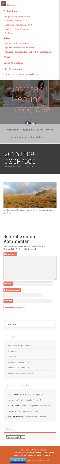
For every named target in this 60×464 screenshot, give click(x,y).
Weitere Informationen (38, 460)
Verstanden (18, 460)
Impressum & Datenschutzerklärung (21, 74)
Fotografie (12, 351)
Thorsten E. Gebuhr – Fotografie (30, 99)
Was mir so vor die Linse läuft (18, 24)
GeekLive (9, 33)
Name (7, 283)
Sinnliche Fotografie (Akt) (16, 20)
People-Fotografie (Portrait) (17, 16)
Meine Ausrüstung (13, 62)
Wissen (7, 56)
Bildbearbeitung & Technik (17, 29)
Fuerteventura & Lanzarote (17, 43)
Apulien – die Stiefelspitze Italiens (20, 47)
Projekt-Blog (10, 11)
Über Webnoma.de (13, 68)
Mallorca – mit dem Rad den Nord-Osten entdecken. (28, 51)
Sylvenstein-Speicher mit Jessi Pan (35, 405)
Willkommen (10, 4)
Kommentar (10, 254)
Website (8, 300)
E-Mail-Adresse (12, 290)
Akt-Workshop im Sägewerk (31, 394)
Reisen (6, 38)
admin (32, 166)
